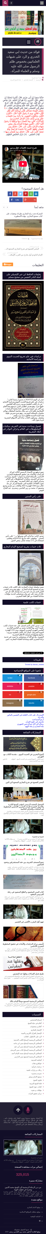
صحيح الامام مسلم (35, 1077)
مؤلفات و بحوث (36, 1090)
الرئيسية (38, 80)
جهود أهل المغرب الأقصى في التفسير (29, 922)
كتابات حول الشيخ (35, 1087)
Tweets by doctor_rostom (34, 664)
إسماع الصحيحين (36, 1020)
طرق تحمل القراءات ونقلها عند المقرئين (28, 974)
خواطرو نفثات (37, 1063)
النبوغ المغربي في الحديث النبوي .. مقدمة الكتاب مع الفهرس (24, 755)
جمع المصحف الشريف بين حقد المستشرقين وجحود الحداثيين (24, 863)
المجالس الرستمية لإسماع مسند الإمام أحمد (27, 1053)
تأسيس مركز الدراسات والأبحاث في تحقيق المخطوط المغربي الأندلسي (23, 945)
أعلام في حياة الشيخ (35, 1023)
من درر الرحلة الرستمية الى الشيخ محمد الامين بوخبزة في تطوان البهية (23, 1188)
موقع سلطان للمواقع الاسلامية (30, 1212)
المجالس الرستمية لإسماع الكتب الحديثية (28, 1040)
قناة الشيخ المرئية (15, 80)
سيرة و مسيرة (38, 836)
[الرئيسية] (37, 41)
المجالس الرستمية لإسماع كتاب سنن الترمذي (26, 1050)
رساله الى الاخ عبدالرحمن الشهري (30, 724)
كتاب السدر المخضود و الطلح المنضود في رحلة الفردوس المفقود (26, 893)
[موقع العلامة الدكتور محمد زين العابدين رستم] (24, 34)
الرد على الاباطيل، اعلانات (33, 1037)
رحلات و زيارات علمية (34, 1070)
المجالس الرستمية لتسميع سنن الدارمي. (28, 1057)
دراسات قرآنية (37, 1067)
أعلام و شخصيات (36, 1026)
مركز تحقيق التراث (35, 1093)
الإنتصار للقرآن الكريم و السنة (31, 1033)
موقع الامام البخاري (33, 1207)
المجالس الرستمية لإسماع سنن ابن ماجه (28, 1043)
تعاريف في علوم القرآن (35, 722)
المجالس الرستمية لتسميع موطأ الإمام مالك (27, 1001)
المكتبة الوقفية (35, 1216)
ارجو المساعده (38, 719)
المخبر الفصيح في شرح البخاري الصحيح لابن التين (25, 782)
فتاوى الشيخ (37, 1080)
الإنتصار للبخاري (28, 80)
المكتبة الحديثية (36, 1060)
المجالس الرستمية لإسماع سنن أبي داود (28, 1047)
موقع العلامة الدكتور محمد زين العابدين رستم (24, 1232)
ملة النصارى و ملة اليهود (34, 726)
